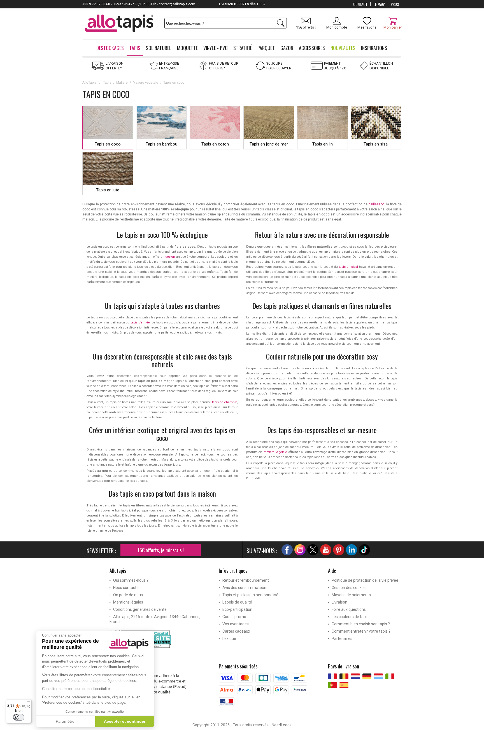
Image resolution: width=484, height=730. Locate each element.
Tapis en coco (108, 144)
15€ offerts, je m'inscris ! (161, 550)
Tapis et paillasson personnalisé (250, 595)
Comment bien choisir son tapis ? (361, 624)
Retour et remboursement (245, 580)
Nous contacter (126, 587)
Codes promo (234, 616)
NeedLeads (282, 725)
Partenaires (342, 638)
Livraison (339, 602)
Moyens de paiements (351, 595)
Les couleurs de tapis (350, 616)
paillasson (377, 204)
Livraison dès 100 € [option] (242, 4)
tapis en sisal (348, 267)
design (170, 257)
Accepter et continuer (124, 721)
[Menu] (28, 702)
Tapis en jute (107, 190)
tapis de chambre (224, 402)
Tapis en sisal (376, 144)
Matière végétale (145, 82)
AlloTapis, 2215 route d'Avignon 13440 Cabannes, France (155, 619)
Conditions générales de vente (140, 609)
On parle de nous (128, 595)
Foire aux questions (349, 609)
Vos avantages (235, 624)
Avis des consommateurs (244, 587)
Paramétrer (66, 721)
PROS (395, 4)
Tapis (107, 82)
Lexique (229, 638)
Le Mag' (379, 4)
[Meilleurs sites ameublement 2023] (160, 640)
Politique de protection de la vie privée (365, 580)
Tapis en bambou (161, 144)
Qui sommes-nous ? (130, 580)
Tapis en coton (215, 144)
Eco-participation (237, 609)
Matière (122, 82)
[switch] (18, 717)
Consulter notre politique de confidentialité (76, 689)
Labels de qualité (237, 602)
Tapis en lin (322, 144)
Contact (360, 4)
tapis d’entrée (140, 322)
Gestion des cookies (349, 587)
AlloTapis (89, 82)
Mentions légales (128, 602)
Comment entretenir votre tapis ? (361, 631)
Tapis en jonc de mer (269, 144)
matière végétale (275, 452)
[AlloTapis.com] (119, 24)
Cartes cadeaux (236, 631)
